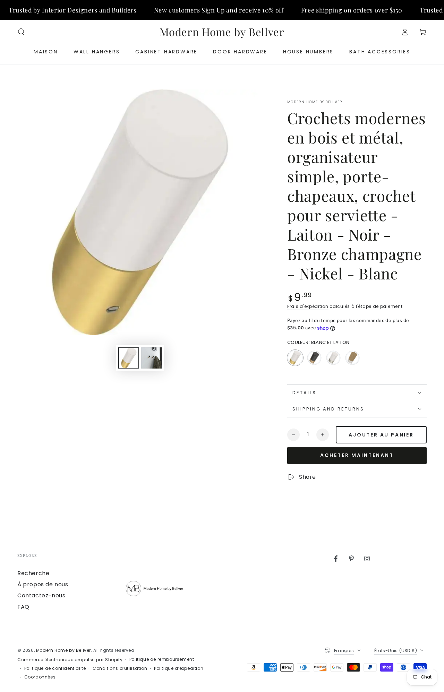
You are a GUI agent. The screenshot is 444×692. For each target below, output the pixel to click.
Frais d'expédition (307, 306)
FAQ (23, 607)
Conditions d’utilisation (120, 668)
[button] (21, 32)
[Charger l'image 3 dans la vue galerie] (151, 358)
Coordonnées (40, 677)
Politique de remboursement (161, 659)
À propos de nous (42, 584)
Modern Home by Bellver (315, 102)
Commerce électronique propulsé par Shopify (69, 660)
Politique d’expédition (178, 668)
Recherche (33, 573)
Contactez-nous (41, 595)
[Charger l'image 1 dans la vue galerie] (128, 358)
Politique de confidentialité (55, 668)
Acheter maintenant (357, 455)
